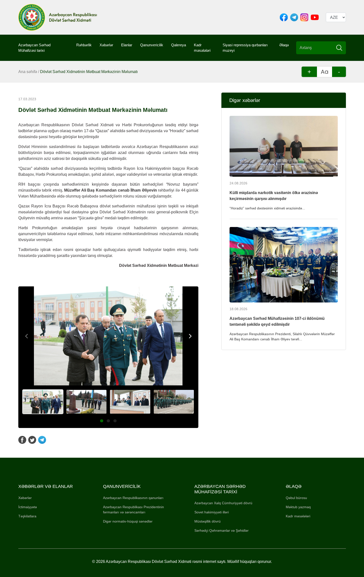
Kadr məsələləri (202, 48)
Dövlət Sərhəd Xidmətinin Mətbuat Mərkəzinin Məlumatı (89, 72)
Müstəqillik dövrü (207, 521)
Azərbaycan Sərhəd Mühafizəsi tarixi (34, 48)
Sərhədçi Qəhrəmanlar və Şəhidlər (221, 530)
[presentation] (27, 336)
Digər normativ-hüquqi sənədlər (128, 521)
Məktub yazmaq (298, 507)
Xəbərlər (106, 45)
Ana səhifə (27, 72)
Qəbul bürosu (296, 498)
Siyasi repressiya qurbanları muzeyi (245, 48)
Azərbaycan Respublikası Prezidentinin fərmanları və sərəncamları (133, 509)
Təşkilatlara (27, 516)
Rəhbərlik (84, 45)
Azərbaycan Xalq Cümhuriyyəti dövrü (223, 503)
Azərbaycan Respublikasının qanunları (133, 498)
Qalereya (178, 45)
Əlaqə (284, 45)
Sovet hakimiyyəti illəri (211, 512)
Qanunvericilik (151, 45)
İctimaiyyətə (27, 507)
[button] (101, 421)
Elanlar (126, 45)
